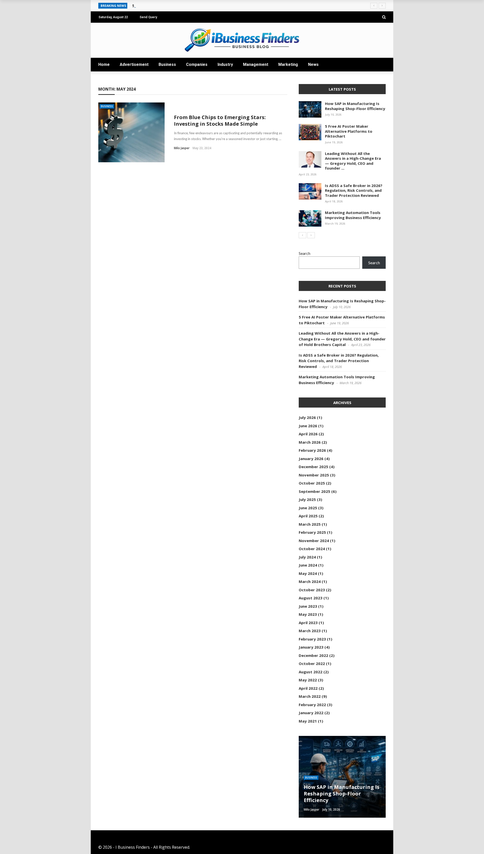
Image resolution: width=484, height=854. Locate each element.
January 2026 (311, 458)
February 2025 (312, 532)
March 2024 (310, 581)
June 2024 (308, 565)
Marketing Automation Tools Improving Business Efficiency (353, 215)
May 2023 (308, 614)
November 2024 (314, 540)
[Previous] (302, 235)
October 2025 (312, 483)
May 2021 (308, 721)
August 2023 (310, 597)
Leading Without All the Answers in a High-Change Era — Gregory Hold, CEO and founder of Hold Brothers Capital (342, 339)
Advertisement (134, 64)
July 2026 (307, 417)
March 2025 (310, 524)
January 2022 (311, 712)
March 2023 (310, 630)
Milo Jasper (182, 148)
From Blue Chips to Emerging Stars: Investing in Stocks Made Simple (220, 120)
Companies (196, 64)
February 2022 (312, 704)
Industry (225, 64)
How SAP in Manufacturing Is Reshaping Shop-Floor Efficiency (355, 106)
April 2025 (308, 515)
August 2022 (310, 671)
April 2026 (308, 433)
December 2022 (313, 655)
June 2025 (308, 507)
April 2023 (308, 622)
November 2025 (314, 474)
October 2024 (312, 548)
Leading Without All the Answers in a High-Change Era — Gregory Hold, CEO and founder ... (353, 161)
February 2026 (312, 450)
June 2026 (308, 425)
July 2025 (307, 499)
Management (255, 64)
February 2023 (312, 639)
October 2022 (312, 663)
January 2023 (311, 647)
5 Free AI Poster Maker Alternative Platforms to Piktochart (348, 131)
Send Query (148, 17)
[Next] (311, 235)
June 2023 (308, 606)
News (313, 64)
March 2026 (310, 442)
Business (167, 64)
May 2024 (308, 573)
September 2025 (314, 491)
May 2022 (308, 679)
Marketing (288, 64)
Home (104, 64)
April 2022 (308, 688)
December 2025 (313, 466)
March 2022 (310, 696)
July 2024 (307, 556)
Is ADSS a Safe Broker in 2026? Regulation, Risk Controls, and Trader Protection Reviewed (353, 190)
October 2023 (312, 589)
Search (304, 253)
